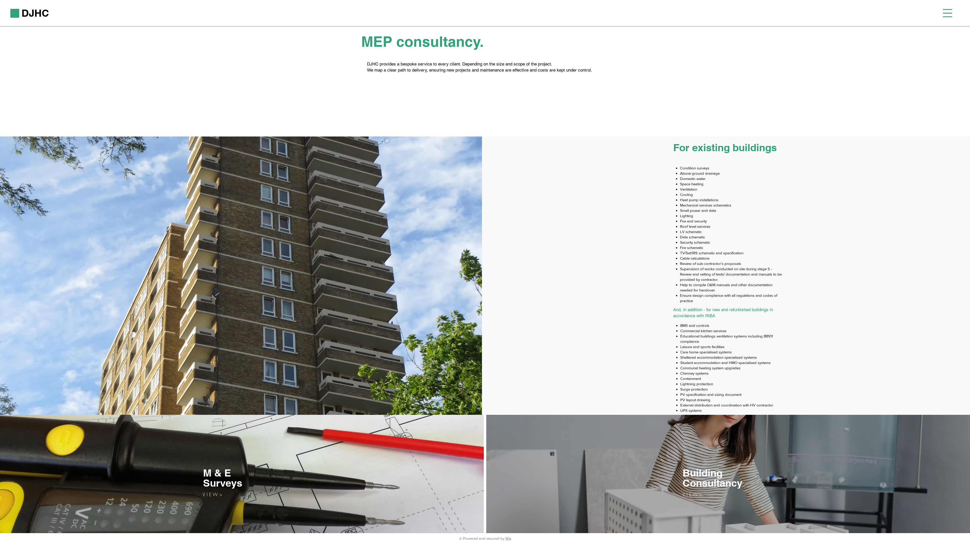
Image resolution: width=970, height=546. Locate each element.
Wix (508, 538)
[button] (947, 13)
